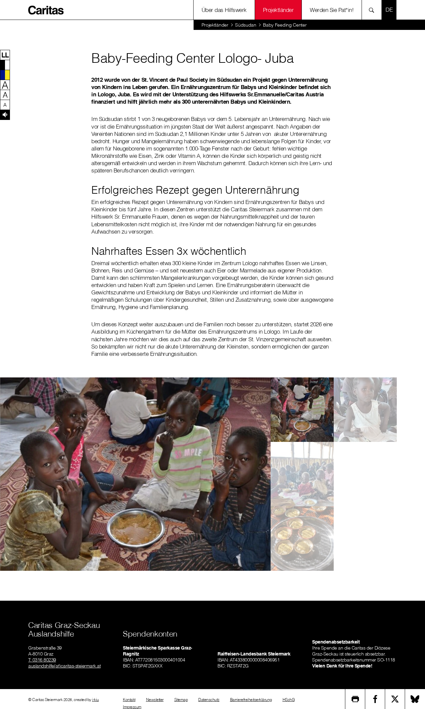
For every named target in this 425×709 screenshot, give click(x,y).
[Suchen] (373, 10)
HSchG (289, 699)
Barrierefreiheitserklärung (251, 699)
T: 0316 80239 (42, 660)
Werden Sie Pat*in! (332, 9)
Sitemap (181, 699)
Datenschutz (208, 699)
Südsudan (245, 25)
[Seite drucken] (355, 699)
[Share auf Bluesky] (415, 699)
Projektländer (278, 9)
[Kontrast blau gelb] (5, 75)
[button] (5, 55)
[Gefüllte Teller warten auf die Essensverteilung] (302, 538)
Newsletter (155, 699)
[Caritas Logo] (46, 9)
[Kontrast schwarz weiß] (5, 65)
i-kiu (95, 699)
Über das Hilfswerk (224, 9)
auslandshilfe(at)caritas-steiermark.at (64, 666)
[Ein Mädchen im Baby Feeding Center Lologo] (365, 409)
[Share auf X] (395, 699)
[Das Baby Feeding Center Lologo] (302, 474)
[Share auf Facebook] (375, 699)
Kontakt (129, 699)
